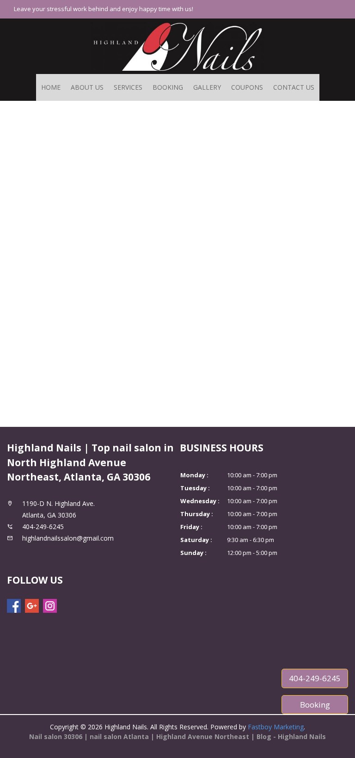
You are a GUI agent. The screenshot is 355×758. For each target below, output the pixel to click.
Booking (168, 87)
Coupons (247, 87)
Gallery (207, 87)
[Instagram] (50, 606)
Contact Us (293, 87)
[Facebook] (14, 606)
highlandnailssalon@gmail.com (68, 538)
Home (51, 87)
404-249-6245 (315, 678)
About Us (87, 87)
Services (128, 87)
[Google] (32, 606)
